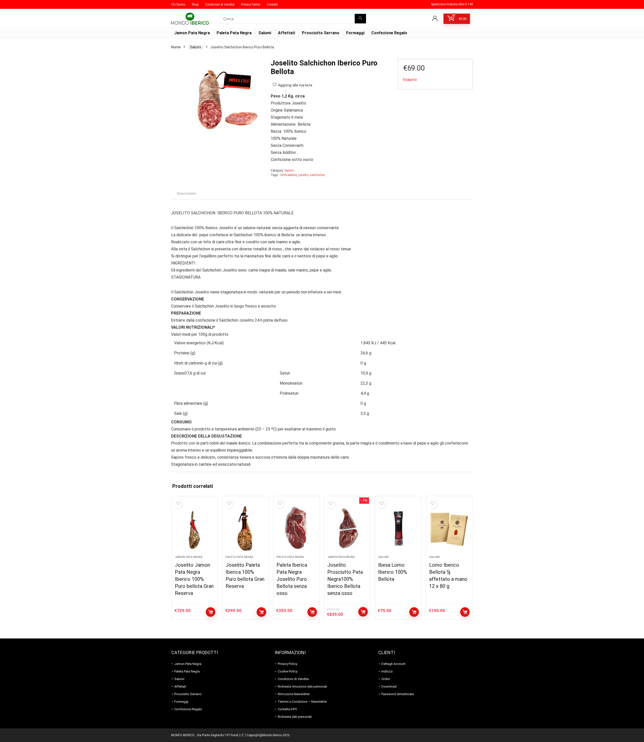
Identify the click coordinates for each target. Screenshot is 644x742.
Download (388, 686)
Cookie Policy (287, 671)
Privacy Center (250, 4)
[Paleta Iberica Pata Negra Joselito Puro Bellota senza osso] (296, 528)
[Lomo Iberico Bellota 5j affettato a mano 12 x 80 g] (449, 528)
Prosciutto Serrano (320, 32)
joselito (303, 175)
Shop (195, 4)
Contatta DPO (287, 709)
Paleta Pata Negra (234, 32)
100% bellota (288, 175)
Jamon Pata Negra (192, 32)
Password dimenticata (397, 694)
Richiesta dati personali (295, 717)
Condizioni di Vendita (219, 4)
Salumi (264, 32)
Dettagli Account (393, 664)
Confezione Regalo (389, 32)
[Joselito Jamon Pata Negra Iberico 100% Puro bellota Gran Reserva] (195, 528)
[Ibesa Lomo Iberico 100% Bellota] (398, 528)
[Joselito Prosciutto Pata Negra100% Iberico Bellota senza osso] (347, 528)
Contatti (272, 4)
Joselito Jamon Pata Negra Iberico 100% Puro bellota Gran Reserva (194, 579)
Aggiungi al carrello (210, 612)
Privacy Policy (287, 664)
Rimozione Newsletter (294, 694)
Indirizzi (387, 671)
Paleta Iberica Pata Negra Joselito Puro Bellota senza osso (291, 579)
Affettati (286, 32)
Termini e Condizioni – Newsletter (302, 701)
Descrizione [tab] (186, 193)
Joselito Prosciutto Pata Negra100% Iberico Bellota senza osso (345, 579)
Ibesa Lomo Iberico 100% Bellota (392, 572)
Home (176, 47)
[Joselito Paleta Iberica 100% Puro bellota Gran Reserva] (246, 528)
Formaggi (355, 32)
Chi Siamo (178, 4)
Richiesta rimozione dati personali (302, 686)
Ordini (385, 679)
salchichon (317, 175)
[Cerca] (360, 18)
